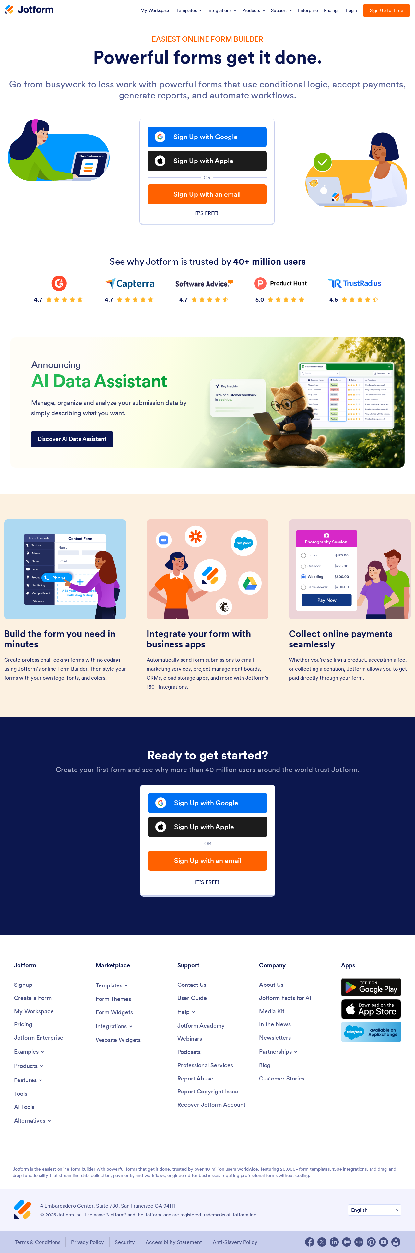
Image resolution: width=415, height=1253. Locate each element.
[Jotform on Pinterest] (371, 1242)
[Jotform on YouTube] (383, 1242)
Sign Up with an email (207, 194)
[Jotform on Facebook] (309, 1242)
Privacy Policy (87, 1242)
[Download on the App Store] (371, 1009)
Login (351, 10)
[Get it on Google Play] (371, 987)
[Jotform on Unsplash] (395, 1242)
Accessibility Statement (174, 1242)
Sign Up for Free (386, 10)
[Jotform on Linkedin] (334, 1242)
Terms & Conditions (37, 1242)
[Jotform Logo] (29, 10)
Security (125, 1242)
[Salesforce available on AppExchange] (371, 1032)
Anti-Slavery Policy (235, 1242)
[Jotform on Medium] (346, 1242)
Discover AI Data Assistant (72, 439)
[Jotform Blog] (358, 1242)
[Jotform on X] (321, 1242)
